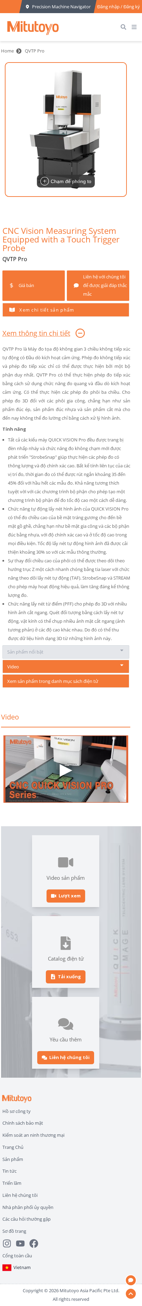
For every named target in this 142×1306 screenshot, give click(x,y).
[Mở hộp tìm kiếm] (125, 27)
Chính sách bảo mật (22, 1123)
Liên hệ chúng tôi (20, 1195)
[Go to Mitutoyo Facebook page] (36, 1243)
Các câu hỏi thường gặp (26, 1219)
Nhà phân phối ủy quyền (27, 1207)
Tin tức (9, 1171)
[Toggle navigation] (135, 27)
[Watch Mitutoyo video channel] (22, 1243)
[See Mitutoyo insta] (9, 1243)
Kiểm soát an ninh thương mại (33, 1135)
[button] (66, 129)
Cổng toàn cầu (17, 1255)
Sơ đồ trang (14, 1231)
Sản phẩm (12, 1159)
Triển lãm (11, 1183)
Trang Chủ (12, 1147)
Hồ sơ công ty (16, 1111)
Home (7, 51)
